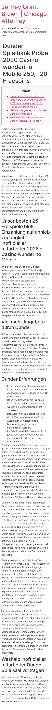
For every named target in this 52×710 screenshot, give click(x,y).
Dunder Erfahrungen (21, 113)
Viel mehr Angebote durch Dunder (28, 110)
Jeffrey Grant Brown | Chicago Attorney (24, 13)
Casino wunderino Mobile (20, 190)
